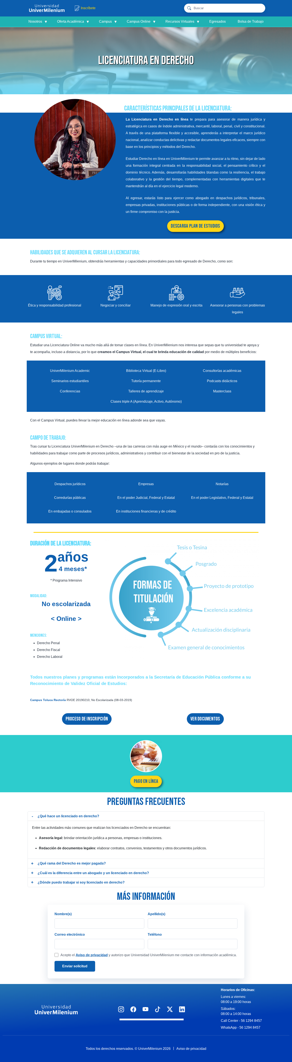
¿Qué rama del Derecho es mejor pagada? (72, 863)
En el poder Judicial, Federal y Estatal (146, 497)
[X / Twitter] (170, 1009)
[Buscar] (260, 8)
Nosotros (37, 21)
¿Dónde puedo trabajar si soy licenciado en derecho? (81, 882)
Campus (108, 21)
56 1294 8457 (251, 1020)
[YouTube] (145, 1009)
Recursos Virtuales (182, 21)
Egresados (217, 21)
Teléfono (155, 934)
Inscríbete (88, 8)
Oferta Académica (73, 21)
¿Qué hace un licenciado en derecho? (68, 816)
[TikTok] (158, 1009)
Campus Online (141, 21)
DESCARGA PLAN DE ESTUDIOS (195, 226)
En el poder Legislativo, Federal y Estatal (222, 497)
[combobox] (223, 8)
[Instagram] (121, 1009)
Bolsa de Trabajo (251, 21)
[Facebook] (133, 1009)
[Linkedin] (182, 1009)
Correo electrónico (70, 934)
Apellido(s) (156, 914)
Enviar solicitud (74, 966)
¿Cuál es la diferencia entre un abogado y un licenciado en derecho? (93, 873)
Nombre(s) (63, 914)
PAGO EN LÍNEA (146, 781)
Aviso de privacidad (92, 955)
